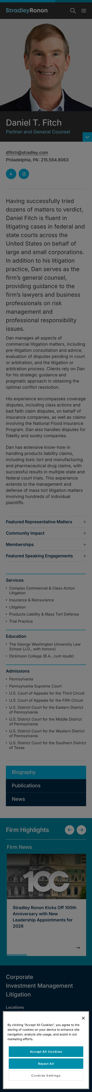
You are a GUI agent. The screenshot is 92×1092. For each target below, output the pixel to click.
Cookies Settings (46, 1075)
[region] (46, 1050)
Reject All (46, 1064)
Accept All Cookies (46, 1051)
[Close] (83, 1018)
